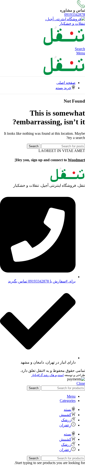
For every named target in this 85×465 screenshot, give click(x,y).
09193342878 (74, 15)
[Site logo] (61, 24)
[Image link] (67, 181)
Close (80, 383)
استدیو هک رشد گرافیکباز (47, 375)
